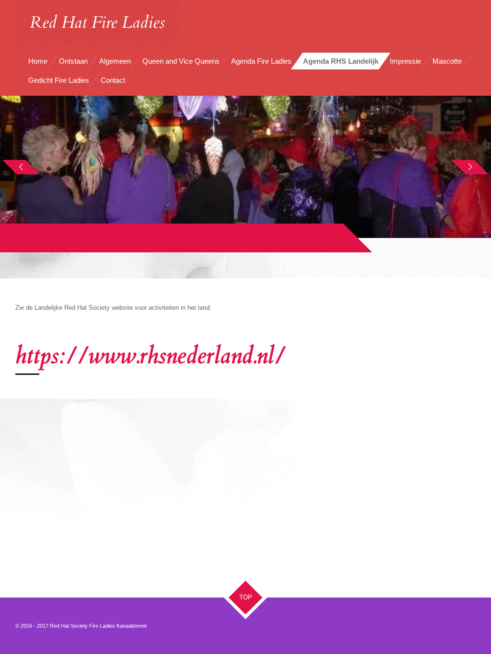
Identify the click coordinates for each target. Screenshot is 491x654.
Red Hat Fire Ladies (97, 22)
